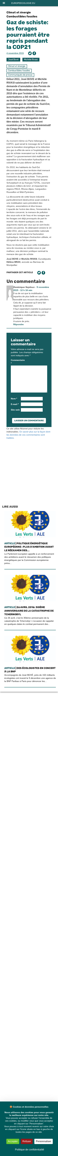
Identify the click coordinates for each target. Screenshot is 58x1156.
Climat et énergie (18, 12)
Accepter (13, 1141)
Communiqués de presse (20, 75)
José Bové (13, 59)
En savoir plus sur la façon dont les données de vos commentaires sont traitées (28, 434)
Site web (15, 410)
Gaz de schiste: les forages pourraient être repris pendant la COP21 (27, 34)
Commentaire (15, 361)
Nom (14, 398)
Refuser (26, 1141)
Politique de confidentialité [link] (29, 1149)
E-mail (15, 404)
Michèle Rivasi (31, 59)
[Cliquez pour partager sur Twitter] (30, 53)
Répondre (18, 324)
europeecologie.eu (23, 3)
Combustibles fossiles (21, 16)
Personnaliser (43, 1141)
